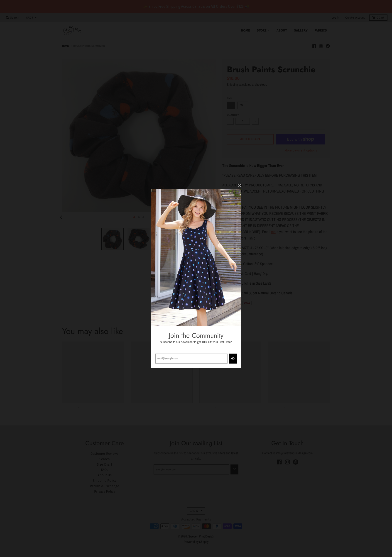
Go (233, 358)
